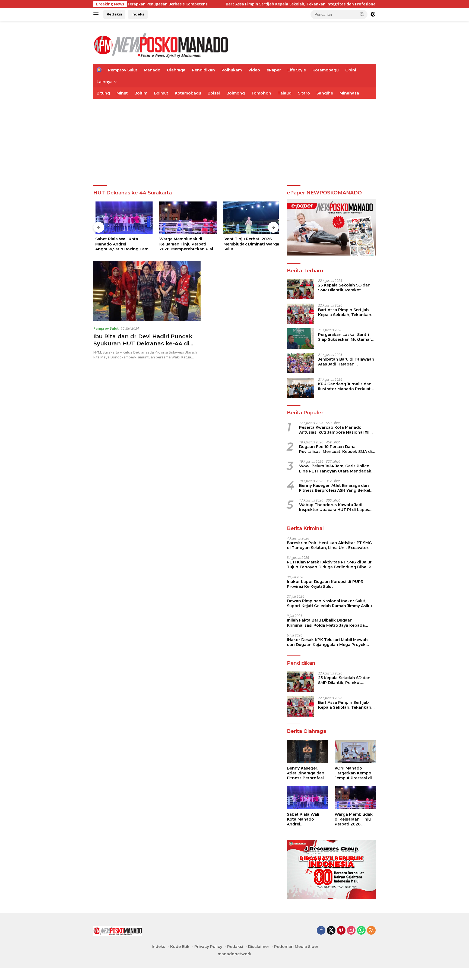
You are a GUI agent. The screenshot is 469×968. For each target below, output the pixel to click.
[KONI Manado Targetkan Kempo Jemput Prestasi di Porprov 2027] (355, 751)
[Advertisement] (234, 140)
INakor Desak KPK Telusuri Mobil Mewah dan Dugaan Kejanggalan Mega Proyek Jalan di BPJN (327, 642)
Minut (122, 93)
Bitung (103, 93)
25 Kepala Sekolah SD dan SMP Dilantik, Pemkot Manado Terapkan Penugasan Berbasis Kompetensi (344, 287)
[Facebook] (321, 930)
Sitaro (304, 93)
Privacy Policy (208, 946)
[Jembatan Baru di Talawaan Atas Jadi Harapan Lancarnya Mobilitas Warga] (300, 363)
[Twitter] (331, 930)
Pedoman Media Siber (296, 946)
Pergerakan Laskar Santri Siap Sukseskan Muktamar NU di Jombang (344, 337)
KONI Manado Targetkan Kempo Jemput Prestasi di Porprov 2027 (353, 773)
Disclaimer (258, 946)
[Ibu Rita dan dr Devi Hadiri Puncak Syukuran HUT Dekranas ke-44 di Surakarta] (147, 291)
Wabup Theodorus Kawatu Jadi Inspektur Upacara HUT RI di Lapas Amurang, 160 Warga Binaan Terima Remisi (334, 507)
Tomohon (261, 93)
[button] (362, 14)
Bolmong (235, 93)
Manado (152, 70)
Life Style (296, 70)
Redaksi (114, 14)
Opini (350, 70)
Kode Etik (179, 946)
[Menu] (97, 14)
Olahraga (176, 70)
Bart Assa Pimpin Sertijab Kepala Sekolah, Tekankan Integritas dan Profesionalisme (274, 4)
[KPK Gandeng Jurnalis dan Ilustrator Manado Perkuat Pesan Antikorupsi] (300, 388)
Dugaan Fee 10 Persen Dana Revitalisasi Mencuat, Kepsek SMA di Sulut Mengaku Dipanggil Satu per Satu (335, 449)
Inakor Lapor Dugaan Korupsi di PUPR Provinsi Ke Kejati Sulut (325, 584)
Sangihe (324, 93)
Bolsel (214, 93)
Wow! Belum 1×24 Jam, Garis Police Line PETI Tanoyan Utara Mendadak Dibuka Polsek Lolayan (335, 468)
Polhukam (231, 70)
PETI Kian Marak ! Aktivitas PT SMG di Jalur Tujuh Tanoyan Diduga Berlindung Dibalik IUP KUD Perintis (329, 564)
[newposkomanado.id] (161, 44)
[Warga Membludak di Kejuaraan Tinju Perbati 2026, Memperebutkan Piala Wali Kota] (186, 217)
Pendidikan (203, 70)
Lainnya (105, 81)
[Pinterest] (341, 930)
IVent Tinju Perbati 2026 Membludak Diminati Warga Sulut (249, 244)
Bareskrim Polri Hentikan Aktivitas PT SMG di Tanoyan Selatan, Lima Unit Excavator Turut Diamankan (329, 545)
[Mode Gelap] (373, 14)
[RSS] (371, 930)
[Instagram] (351, 930)
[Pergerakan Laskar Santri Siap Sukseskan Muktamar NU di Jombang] (300, 338)
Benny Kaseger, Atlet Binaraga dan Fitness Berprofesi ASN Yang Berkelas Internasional (337, 488)
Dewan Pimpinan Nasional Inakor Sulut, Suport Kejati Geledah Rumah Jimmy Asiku (329, 603)
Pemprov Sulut (122, 70)
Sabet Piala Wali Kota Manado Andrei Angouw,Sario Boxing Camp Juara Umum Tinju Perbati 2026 (121, 244)
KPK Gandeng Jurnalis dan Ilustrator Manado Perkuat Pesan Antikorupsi (345, 386)
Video (254, 70)
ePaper (274, 70)
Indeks (137, 14)
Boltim (140, 93)
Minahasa (349, 93)
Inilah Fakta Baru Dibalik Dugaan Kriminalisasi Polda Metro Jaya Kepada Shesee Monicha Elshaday (326, 623)
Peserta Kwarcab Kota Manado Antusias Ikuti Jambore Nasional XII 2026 (334, 430)
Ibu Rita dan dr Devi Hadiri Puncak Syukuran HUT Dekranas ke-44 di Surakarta (142, 343)
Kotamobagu (325, 70)
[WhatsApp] (361, 930)
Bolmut (161, 93)
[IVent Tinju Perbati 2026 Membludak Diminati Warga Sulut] (250, 217)
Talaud (284, 93)
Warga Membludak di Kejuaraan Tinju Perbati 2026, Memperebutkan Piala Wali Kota (185, 244)
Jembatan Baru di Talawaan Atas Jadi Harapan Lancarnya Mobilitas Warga (346, 362)
